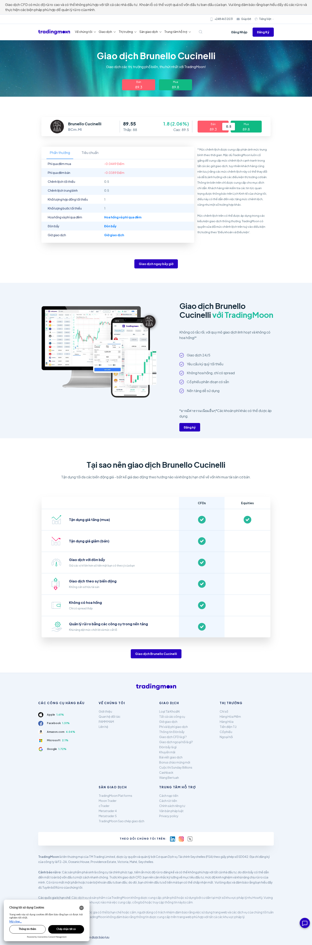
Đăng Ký (263, 32)
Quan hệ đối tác (109, 716)
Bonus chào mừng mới (174, 762)
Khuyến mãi (167, 752)
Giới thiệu (105, 711)
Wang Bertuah (169, 777)
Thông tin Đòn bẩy (172, 732)
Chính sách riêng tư (172, 806)
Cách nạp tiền (168, 795)
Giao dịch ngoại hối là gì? (176, 742)
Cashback (166, 772)
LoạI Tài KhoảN (169, 711)
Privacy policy (168, 816)
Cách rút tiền (168, 801)
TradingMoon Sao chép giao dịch (121, 821)
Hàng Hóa (226, 721)
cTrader (104, 806)
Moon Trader (108, 801)
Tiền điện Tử (228, 727)
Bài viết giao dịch (171, 757)
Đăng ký (190, 427)
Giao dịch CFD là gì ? (173, 737)
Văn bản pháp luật (171, 811)
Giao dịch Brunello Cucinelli (156, 654)
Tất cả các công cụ (172, 716)
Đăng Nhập (239, 32)
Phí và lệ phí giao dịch (173, 727)
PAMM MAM (106, 721)
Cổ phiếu (226, 732)
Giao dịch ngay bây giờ (156, 264)
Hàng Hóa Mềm (230, 716)
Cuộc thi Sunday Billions (175, 767)
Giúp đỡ (246, 19)
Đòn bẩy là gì (168, 747)
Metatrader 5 (108, 816)
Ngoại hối (226, 737)
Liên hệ (103, 727)
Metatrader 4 (108, 811)
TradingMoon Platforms (115, 795)
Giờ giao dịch (168, 721)
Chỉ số (224, 711)
